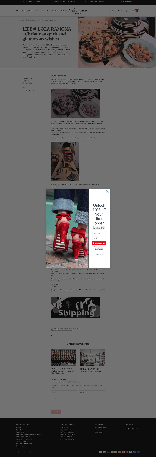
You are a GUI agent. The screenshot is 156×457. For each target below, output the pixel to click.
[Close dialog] (107, 191)
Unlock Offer (99, 243)
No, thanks (99, 254)
